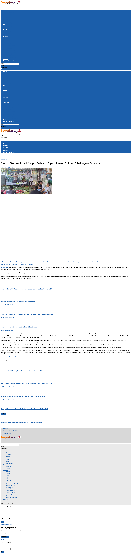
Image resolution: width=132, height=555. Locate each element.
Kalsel (4, 24)
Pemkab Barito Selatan (12, 57)
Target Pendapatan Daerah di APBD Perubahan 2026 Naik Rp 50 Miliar (23, 396)
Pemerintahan (10, 12)
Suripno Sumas (19, 357)
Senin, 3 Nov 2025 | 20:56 (7, 330)
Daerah (8, 28)
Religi (7, 21)
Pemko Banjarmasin (11, 52)
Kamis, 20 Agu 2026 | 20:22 (7, 412)
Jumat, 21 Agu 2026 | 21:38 (7, 374)
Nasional (5, 59)
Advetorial (6, 42)
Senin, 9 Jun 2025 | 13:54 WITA (8, 167)
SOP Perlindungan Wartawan (11, 430)
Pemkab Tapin (10, 55)
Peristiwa (5, 30)
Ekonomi (8, 14)
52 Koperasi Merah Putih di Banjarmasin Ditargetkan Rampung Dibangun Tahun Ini (27, 314)
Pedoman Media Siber (9, 432)
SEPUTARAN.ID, (4, 267)
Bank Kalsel (9, 49)
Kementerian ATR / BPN (12, 43)
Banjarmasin (9, 26)
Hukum (8, 35)
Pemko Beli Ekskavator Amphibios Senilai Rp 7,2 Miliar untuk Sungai (21, 423)
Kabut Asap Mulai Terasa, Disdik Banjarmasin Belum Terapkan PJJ (21, 371)
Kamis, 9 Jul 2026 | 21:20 (7, 292)
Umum (5, 11)
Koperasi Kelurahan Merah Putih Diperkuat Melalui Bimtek (19, 327)
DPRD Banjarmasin (11, 54)
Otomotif (8, 40)
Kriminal (8, 33)
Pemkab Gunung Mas (9, 61)
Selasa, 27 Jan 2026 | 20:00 (8, 317)
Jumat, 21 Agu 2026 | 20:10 (7, 399)
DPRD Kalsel (9, 47)
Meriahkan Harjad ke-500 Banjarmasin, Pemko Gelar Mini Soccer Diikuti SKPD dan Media (28, 383)
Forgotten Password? (6, 524)
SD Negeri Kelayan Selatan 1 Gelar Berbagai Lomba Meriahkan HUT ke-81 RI (24, 409)
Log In (2, 539)
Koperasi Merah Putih (9, 357)
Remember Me (6, 519)
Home (2, 159)
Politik (7, 19)
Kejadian (8, 31)
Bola (7, 38)
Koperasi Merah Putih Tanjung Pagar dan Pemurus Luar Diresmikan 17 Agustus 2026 (27, 289)
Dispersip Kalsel (10, 50)
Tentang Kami (7, 433)
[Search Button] (19, 134)
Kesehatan (9, 16)
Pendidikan (9, 18)
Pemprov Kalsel (10, 45)
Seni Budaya (9, 23)
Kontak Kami (6, 428)
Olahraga (5, 36)
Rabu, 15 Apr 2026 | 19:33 (7, 305)
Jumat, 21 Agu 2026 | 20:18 (7, 387)
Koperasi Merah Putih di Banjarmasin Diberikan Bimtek (18, 302)
